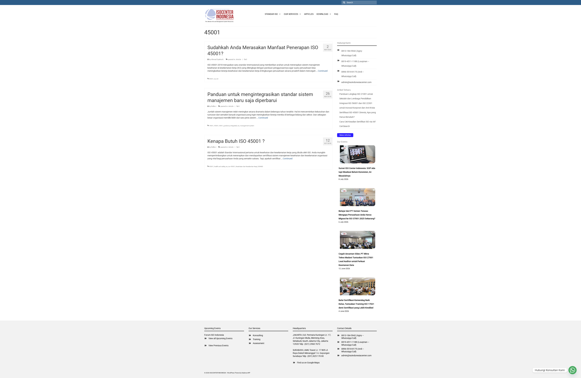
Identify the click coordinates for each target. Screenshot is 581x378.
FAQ (336, 14)
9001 (221, 126)
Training (256, 339)
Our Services (291, 14)
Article (238, 59)
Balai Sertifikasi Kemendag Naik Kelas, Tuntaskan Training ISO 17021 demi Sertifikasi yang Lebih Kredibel (356, 304)
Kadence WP (246, 373)
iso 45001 (231, 166)
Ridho (213, 106)
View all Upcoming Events (220, 338)
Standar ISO (271, 14)
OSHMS (260, 166)
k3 (217, 79)
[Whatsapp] (572, 370)
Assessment (258, 343)
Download (322, 14)
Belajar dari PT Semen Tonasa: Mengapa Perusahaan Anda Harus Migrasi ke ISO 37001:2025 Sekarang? (357, 215)
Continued (323, 71)
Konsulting (258, 335)
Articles (308, 14)
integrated (233, 126)
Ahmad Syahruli (217, 59)
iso (215, 79)
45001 (211, 79)
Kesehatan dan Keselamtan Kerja (246, 166)
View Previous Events (218, 345)
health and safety (219, 166)
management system (247, 126)
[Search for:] (359, 2)
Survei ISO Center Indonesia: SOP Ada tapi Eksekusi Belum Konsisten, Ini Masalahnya (357, 172)
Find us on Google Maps (308, 362)
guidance (226, 126)
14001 (211, 126)
